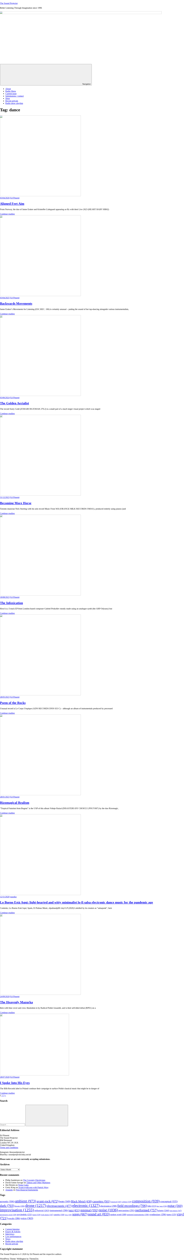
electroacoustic (59, 1205)
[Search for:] (12, 1124)
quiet (36, 1215)
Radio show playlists (14, 103)
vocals (14, 1218)
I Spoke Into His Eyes (15, 1083)
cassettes (101, 1201)
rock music (47, 1215)
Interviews (9, 1234)
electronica (108, 1206)
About (8, 89)
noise (108, 1210)
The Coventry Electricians (34, 1180)
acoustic (7, 1201)
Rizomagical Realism (14, 802)
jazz (74, 1210)
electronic (86, 1205)
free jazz (162, 1206)
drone (35, 1205)
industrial (41, 1210)
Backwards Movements (16, 303)
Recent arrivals (11, 101)
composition (146, 1201)
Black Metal (81, 1201)
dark (7, 1205)
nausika (13, 897)
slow (68, 1215)
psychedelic (24, 1214)
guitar (175, 1205)
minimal (89, 1210)
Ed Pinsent (14, 198)
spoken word (118, 1214)
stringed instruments (138, 1215)
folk (151, 1206)
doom (20, 1206)
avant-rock (47, 1201)
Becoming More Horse (15, 503)
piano (163, 1210)
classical (116, 1202)
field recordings (132, 1205)
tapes (171, 1214)
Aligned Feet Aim (12, 203)
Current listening (12, 1229)
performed (146, 1210)
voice (27, 1218)
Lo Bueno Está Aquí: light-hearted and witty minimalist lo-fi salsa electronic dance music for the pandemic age (76, 902)
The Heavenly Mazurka (16, 1002)
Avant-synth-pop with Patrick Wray (33, 1187)
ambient (25, 1201)
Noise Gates (23, 1185)
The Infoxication (11, 603)
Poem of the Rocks (13, 703)
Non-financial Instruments (27, 1190)
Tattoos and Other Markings (38, 1182)
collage (126, 1202)
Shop (7, 98)
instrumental (59, 1210)
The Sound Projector (9, 3)
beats (64, 1201)
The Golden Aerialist (14, 403)
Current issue (11, 93)
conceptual (169, 1201)
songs (79, 1214)
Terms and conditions (9, 1147)
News (7, 1239)
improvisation (17, 1210)
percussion (126, 1210)
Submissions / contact (14, 96)
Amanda (9, 1190)
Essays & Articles (12, 1231)
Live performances (13, 1236)
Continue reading (7, 214)
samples (59, 1215)
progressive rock (8, 1215)
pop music (176, 1211)
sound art (99, 1214)
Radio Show (10, 91)
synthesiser (158, 1214)
